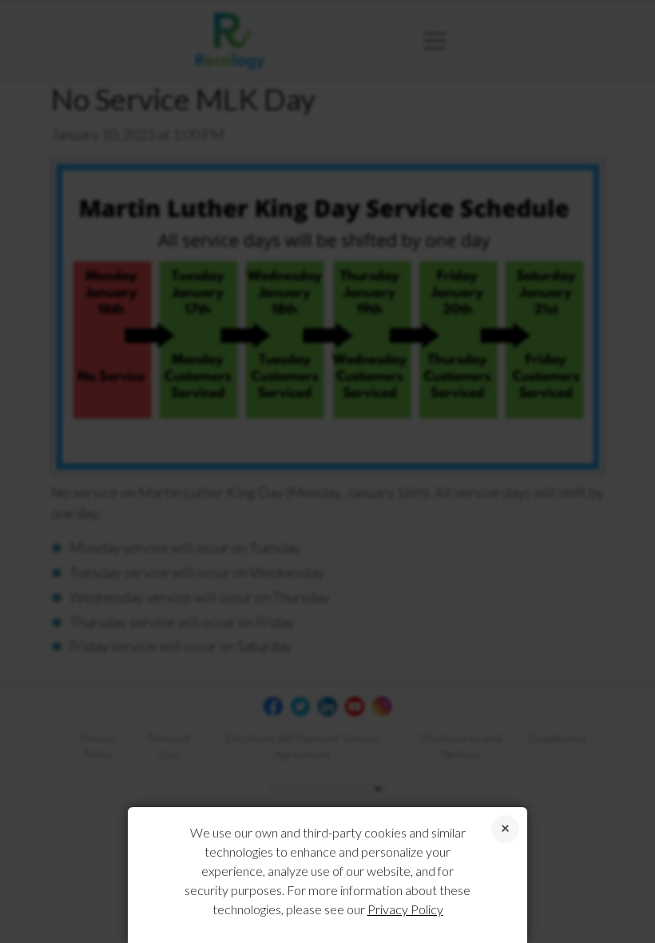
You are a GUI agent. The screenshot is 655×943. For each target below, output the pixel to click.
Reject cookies (505, 829)
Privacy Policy (405, 909)
